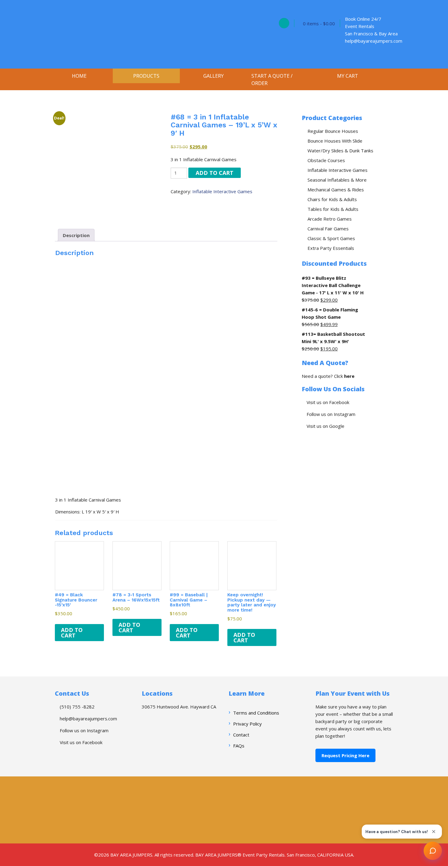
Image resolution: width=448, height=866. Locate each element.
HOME (79, 76)
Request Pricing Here (345, 755)
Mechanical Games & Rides (336, 189)
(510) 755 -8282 (76, 707)
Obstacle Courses (326, 160)
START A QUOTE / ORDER (272, 80)
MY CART (347, 76)
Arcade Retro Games (330, 219)
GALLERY (213, 76)
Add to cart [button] (72, 632)
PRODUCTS (146, 76)
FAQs (238, 746)
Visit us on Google (324, 426)
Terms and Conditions (256, 713)
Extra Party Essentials (331, 248)
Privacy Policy (247, 724)
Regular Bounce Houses (333, 131)
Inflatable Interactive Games (222, 191)
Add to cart (214, 172)
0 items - (319, 23)
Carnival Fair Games (328, 228)
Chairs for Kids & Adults (332, 199)
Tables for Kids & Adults (333, 209)
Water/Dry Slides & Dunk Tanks (340, 150)
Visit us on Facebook (327, 402)
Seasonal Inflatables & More (337, 180)
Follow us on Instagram (330, 414)
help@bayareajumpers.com (88, 718)
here (349, 376)
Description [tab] (76, 235)
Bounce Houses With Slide (335, 141)
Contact (241, 735)
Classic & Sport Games (331, 238)
